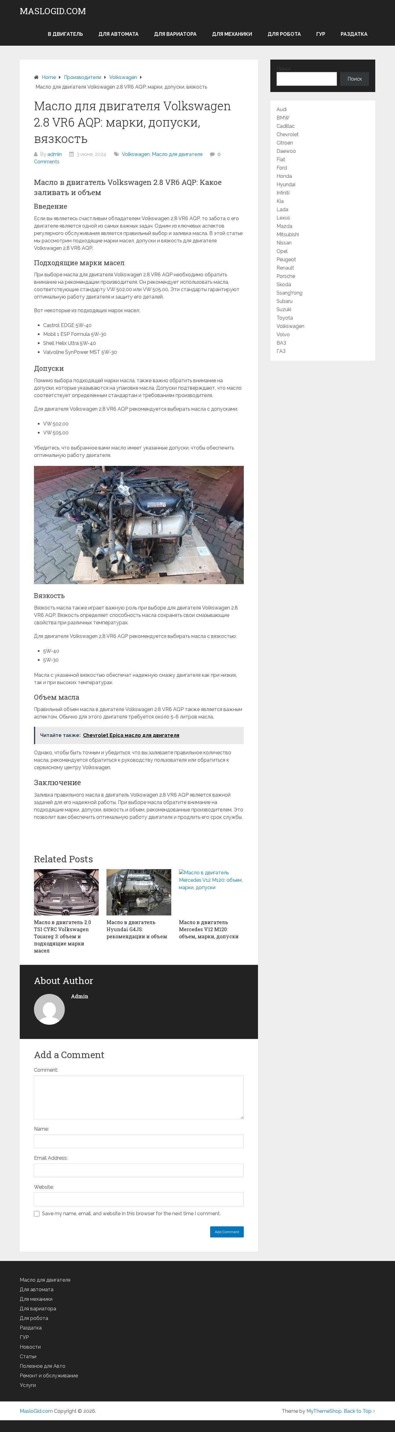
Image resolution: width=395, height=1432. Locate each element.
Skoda (283, 284)
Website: (44, 1187)
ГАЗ (280, 351)
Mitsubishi (287, 234)
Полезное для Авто (42, 1366)
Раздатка (354, 34)
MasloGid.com (53, 11)
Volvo (283, 334)
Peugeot (286, 259)
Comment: (46, 1070)
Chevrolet (287, 134)
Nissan (284, 243)
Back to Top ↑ (359, 1411)
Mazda (284, 226)
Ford (281, 168)
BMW (282, 118)
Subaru (284, 301)
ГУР (320, 34)
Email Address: (51, 1158)
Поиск (283, 69)
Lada (282, 209)
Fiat (280, 159)
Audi (281, 109)
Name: (41, 1129)
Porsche (285, 276)
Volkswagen (136, 154)
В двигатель (65, 34)
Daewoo (286, 151)
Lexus (283, 218)
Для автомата (118, 34)
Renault (285, 268)
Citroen (284, 143)
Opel (282, 251)
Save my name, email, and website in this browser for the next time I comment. (131, 1213)
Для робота (284, 34)
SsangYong (289, 293)
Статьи (28, 1356)
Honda (284, 176)
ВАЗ (281, 343)
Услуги (28, 1385)
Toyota (284, 318)
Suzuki (283, 309)
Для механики (232, 34)
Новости (30, 1347)
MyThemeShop (324, 1411)
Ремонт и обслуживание (49, 1376)
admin (55, 154)
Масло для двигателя (177, 154)
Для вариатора (175, 34)
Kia (280, 201)
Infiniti (282, 193)
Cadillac (285, 126)
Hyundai (285, 184)
